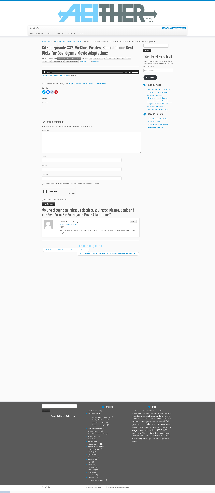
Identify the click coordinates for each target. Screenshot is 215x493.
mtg (150, 432)
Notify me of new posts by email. (56, 199)
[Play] (45, 72)
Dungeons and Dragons (99, 58)
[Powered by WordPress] (106, 487)
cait (165, 416)
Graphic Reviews (93, 457)
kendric (151, 430)
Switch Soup (91, 475)
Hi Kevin (162, 427)
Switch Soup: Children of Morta (159, 89)
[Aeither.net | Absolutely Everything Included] (107, 13)
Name (45, 156)
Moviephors (91, 459)
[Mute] (130, 72)
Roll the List (91, 470)
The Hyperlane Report (98, 420)
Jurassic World (121, 58)
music (154, 433)
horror (169, 426)
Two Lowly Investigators (99, 425)
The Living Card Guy (98, 422)
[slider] (135, 72)
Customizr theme (124, 487)
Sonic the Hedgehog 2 (72, 61)
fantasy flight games (158, 421)
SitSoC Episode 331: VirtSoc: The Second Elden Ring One (66, 250)
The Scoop (91, 477)
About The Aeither (36, 33)
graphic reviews (161, 424)
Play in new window (61, 76)
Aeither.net (94, 487)
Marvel (145, 432)
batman (154, 413)
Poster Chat (91, 465)
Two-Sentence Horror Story (96, 480)
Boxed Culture (92, 436)
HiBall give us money (148, 426)
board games (143, 415)
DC (152, 419)
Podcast (51, 41)
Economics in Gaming (94, 449)
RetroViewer (91, 467)
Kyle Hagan (95, 61)
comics (135, 418)
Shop (49, 33)
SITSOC (147, 435)
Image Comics (138, 430)
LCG (165, 430)
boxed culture (156, 415)
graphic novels (141, 424)
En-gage (90, 454)
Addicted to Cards (93, 413)
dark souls (147, 419)
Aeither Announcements (95, 429)
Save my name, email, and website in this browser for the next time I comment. (72, 183)
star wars (157, 435)
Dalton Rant (91, 441)
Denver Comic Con (166, 419)
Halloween (135, 427)
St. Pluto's (91, 472)
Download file (47, 76)
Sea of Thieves (47, 61)
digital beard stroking (139, 421)
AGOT (160, 411)
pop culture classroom (163, 433)
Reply (133, 221)
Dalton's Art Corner (93, 444)
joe (146, 430)
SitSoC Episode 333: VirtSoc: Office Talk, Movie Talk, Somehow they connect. (108, 254)
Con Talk (90, 439)
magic (139, 433)
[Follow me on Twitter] (35, 28)
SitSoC (82, 33)
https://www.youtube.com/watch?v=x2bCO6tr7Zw (87, 83)
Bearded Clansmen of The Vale (101, 417)
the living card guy (159, 439)
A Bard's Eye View (93, 411)
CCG (168, 416)
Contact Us (59, 33)
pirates (128, 58)
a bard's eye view (137, 411)
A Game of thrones (150, 411)
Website (45, 174)
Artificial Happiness (93, 431)
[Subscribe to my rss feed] (31, 28)
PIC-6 (89, 462)
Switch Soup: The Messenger (158, 109)
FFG (166, 421)
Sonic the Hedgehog (58, 61)
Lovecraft (134, 433)
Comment (46, 130)
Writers (71, 33)
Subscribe (150, 77)
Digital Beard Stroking (94, 447)
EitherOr (90, 452)
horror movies (111, 58)
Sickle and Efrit (137, 436)
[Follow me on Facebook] (38, 28)
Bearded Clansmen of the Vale (96, 434)
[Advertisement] (158, 163)
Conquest (141, 419)
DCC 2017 (157, 419)
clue (90, 58)
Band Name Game (145, 413)
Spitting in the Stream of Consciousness (69, 41)
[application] (90, 72)
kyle (159, 429)
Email (44, 165)
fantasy (149, 421)
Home (44, 41)
